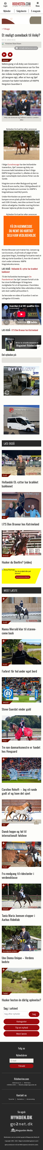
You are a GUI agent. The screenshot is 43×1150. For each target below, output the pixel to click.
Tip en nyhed (21, 1027)
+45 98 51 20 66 (11, 1085)
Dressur (6, 555)
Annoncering (31, 1099)
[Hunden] (21, 1117)
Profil (5, 475)
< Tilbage (6, 29)
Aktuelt (5, 60)
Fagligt (5, 993)
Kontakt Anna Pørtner (22, 577)
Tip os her (11, 1099)
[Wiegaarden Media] (21, 1130)
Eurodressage (13, 164)
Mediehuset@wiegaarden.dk (27, 1085)
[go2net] (21, 1124)
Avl (4, 517)
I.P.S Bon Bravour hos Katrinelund (24, 330)
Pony (5, 741)
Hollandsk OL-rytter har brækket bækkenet (20, 270)
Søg (34, 1014)
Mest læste (21, 1033)
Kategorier (21, 1021)
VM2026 (5, 702)
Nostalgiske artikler (10, 951)
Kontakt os (20, 1099)
